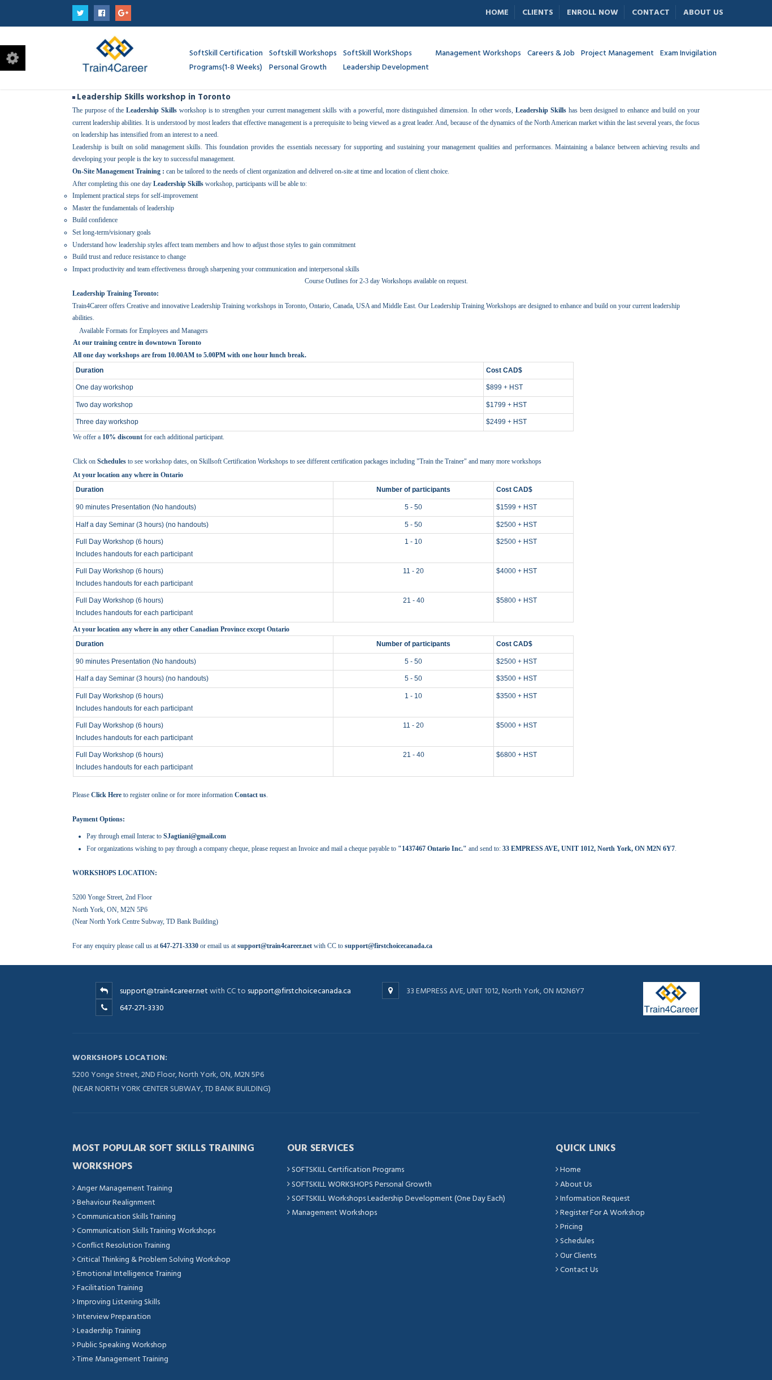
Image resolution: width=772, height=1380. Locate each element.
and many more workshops (505, 461)
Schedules (577, 1240)
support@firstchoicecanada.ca (299, 990)
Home (497, 12)
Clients (537, 12)
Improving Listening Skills (118, 1301)
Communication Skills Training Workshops (146, 1230)
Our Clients (578, 1255)
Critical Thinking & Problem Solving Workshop (154, 1259)
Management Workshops (334, 1212)
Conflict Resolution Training (123, 1245)
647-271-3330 (142, 1007)
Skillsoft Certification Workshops (243, 461)
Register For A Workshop (602, 1212)
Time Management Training (122, 1358)
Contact (651, 12)
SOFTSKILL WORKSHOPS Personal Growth (362, 1184)
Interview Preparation (114, 1316)
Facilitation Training (110, 1287)
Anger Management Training (124, 1188)
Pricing (571, 1226)
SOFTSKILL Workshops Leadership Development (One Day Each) (398, 1198)
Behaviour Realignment (116, 1202)
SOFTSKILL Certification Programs (348, 1169)
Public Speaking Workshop (122, 1344)
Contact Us (579, 1269)
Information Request (595, 1198)
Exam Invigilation (688, 52)
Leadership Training (109, 1330)
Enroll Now (592, 12)
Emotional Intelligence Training (129, 1273)
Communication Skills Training (126, 1216)
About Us (703, 12)
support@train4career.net (164, 990)
